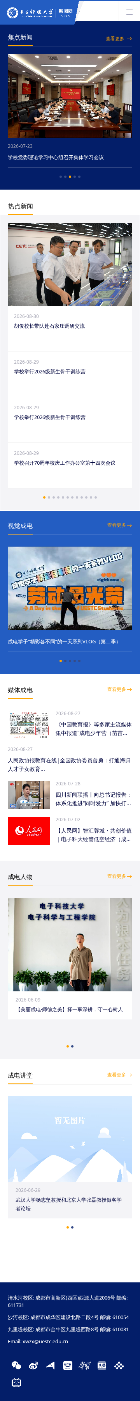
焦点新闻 (20, 37)
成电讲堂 (20, 1075)
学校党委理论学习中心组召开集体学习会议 (61, 157)
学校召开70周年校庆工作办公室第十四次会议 (65, 462)
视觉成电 (20, 525)
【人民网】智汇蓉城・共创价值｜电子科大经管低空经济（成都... (94, 835)
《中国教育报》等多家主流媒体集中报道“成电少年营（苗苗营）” (94, 729)
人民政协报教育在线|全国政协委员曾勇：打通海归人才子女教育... (69, 764)
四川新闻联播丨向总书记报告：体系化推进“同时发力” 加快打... (94, 799)
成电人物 (20, 876)
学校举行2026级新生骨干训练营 (50, 371)
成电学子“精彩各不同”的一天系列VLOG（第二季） (64, 641)
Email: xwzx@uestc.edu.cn (38, 1341)
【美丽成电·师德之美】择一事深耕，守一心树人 (69, 1009)
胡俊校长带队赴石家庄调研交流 (49, 325)
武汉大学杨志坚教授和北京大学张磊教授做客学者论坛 (69, 1204)
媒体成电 (20, 689)
